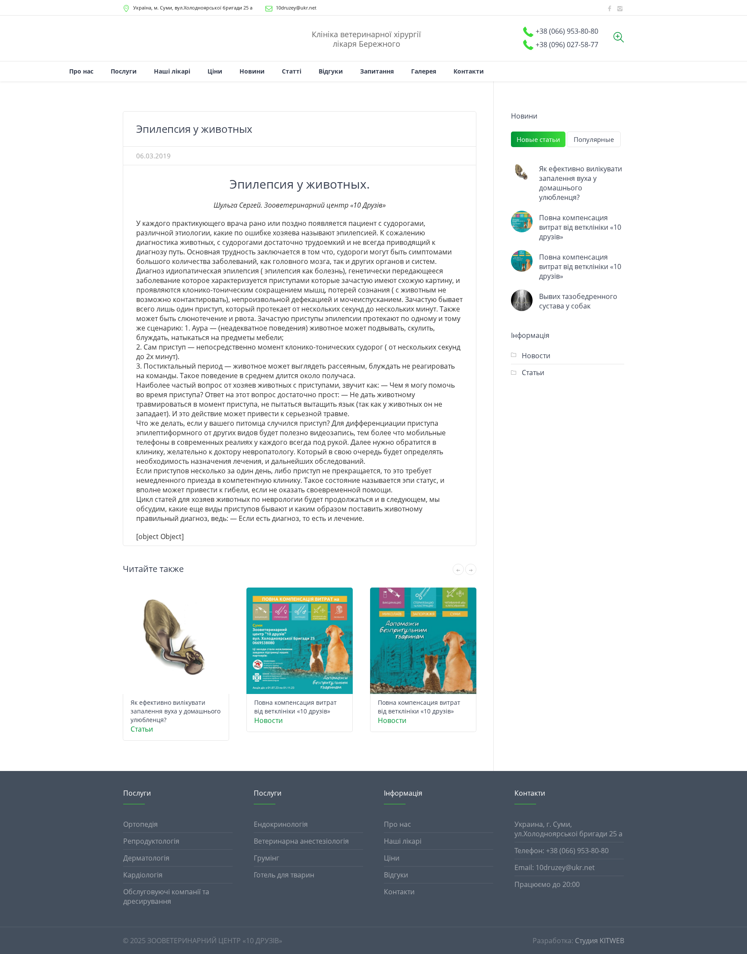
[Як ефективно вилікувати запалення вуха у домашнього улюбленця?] (522, 172)
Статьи (142, 729)
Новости (268, 720)
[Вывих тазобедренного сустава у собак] (522, 300)
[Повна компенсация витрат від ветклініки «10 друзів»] (522, 221)
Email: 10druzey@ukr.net (554, 867)
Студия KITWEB (599, 940)
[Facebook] (610, 9)
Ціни (391, 858)
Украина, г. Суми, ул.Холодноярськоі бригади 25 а (568, 828)
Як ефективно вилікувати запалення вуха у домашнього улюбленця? (175, 711)
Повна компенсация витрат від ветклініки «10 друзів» (295, 706)
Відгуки (396, 875)
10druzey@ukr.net (296, 7)
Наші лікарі (402, 841)
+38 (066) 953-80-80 (567, 31)
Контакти (399, 891)
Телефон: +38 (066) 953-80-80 (561, 850)
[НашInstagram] (620, 9)
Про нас (397, 824)
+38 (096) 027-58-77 (567, 44)
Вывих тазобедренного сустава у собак (578, 301)
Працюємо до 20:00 (547, 884)
